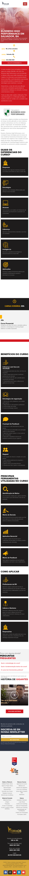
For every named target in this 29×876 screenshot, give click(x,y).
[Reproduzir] (14, 695)
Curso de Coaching (22, 789)
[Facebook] (6, 872)
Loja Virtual (22, 802)
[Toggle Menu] (25, 4)
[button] (14, 663)
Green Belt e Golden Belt (21, 792)
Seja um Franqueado (21, 805)
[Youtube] (14, 872)
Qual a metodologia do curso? (10, 663)
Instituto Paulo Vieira (7, 784)
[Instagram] (10, 872)
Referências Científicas (7, 795)
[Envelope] (23, 872)
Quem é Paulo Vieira (7, 786)
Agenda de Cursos (22, 784)
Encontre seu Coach (7, 791)
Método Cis (22, 786)
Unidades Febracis (22, 800)
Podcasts (7, 804)
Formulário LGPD (21, 814)
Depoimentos (7, 789)
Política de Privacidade (22, 812)
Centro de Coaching (21, 804)
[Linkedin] (19, 872)
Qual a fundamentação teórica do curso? (14, 666)
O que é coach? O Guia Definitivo (7, 808)
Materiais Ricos (7, 800)
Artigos (7, 802)
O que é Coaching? (7, 805)
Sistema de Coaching (21, 807)
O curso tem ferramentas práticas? (12, 670)
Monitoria (21, 794)
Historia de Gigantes (21, 787)
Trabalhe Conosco (7, 793)
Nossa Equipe (7, 787)
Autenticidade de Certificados (21, 810)
